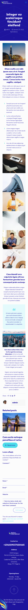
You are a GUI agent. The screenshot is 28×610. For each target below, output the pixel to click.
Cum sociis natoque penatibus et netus (12, 438)
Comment (6, 463)
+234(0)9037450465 (14, 544)
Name (5, 481)
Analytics (15, 32)
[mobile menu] (26, 2)
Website (5, 494)
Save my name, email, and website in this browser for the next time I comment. (13, 503)
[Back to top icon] (24, 606)
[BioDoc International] (6, 2)
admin (8, 29)
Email (5, 488)
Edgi (14, 604)
